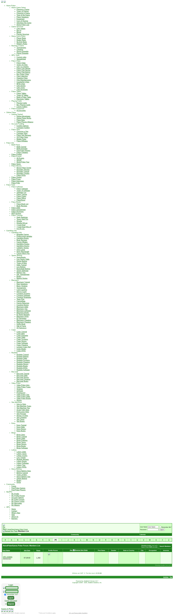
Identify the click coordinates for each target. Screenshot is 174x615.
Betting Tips (21, 273)
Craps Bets (21, 334)
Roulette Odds (22, 358)
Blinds (19, 32)
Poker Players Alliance (25, 122)
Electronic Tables (23, 99)
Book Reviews (22, 206)
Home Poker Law (23, 25)
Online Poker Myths (24, 118)
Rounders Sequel (23, 171)
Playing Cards (22, 103)
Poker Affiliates (22, 141)
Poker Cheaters (22, 152)
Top (171, 577)
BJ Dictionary (21, 318)
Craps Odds (21, 337)
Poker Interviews (17, 181)
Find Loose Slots (23, 412)
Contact (14, 511)
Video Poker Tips (23, 395)
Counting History (23, 305)
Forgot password (11, 601)
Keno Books (21, 431)
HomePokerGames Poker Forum (17, 529)
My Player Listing (17, 501)
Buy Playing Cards (23, 105)
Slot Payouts (21, 414)
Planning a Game (23, 9)
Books (19, 276)
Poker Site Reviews (24, 135)
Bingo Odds (21, 438)
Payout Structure (23, 34)
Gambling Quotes (23, 244)
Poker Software (22, 189)
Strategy (20, 389)
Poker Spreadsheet (18, 210)
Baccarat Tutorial (23, 374)
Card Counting (22, 290)
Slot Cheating (21, 417)
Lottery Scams (22, 456)
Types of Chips (22, 65)
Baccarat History (23, 377)
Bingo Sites (21, 435)
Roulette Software (23, 370)
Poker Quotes (16, 177)
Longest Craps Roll (24, 347)
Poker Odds (15, 208)
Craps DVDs (21, 351)
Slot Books (21, 421)
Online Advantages (23, 116)
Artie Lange (21, 250)
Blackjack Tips (22, 309)
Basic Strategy (22, 286)
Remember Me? (166, 527)
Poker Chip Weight (23, 69)
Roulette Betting (22, 356)
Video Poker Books (24, 398)
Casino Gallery (22, 107)
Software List (21, 192)
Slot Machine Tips (23, 408)
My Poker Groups (17, 499)
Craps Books (21, 349)
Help (13, 515)
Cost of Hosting (22, 21)
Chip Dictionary (22, 90)
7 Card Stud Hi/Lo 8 (24, 227)
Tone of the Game (23, 15)
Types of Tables (22, 95)
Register (11, 604)
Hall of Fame (21, 326)
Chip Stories (21, 86)
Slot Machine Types (24, 406)
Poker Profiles (16, 154)
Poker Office (21, 198)
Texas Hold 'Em (22, 219)
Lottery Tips (21, 465)
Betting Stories (22, 278)
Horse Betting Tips (23, 477)
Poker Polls (15, 183)
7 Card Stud (21, 225)
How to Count (21, 292)
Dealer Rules (21, 40)
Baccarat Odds (22, 376)
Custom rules (21, 57)
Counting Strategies (24, 297)
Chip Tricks (21, 88)
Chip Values (21, 28)
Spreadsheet (21, 59)
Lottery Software (23, 463)
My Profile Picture (18, 496)
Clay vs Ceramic (23, 67)
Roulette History (22, 364)
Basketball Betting (23, 269)
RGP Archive (16, 213)
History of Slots (22, 416)
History (19, 400)
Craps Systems (22, 339)
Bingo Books (21, 446)
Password (143, 529)
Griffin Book (21, 324)
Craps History (22, 341)
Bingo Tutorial (22, 437)
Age (71, 550)
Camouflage (21, 301)
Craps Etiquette (22, 335)
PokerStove (21, 200)
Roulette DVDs (22, 368)
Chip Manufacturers (24, 80)
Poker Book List (22, 204)
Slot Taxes (20, 419)
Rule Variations (22, 284)
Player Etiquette (22, 53)
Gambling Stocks (23, 246)
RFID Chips (21, 84)
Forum (13, 486)
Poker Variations (23, 17)
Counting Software (23, 295)
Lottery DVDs (21, 467)
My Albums (15, 505)
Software (20, 391)
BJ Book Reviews (23, 315)
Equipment (20, 19)
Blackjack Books (23, 313)
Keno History (21, 429)
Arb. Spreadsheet (23, 274)
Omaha (19, 221)
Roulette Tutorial (23, 355)
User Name (143, 527)
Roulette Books (22, 366)
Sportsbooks (21, 257)
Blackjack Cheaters (24, 322)
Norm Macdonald (23, 252)
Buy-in (19, 30)
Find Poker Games (18, 488)
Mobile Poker (21, 139)
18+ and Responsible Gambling (78, 613)
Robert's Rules (22, 44)
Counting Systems (23, 294)
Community (75, 534)
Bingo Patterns (22, 440)
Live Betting (21, 267)
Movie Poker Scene (24, 168)
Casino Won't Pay (23, 253)
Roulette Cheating (23, 362)
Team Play (20, 299)
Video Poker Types (24, 387)
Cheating (20, 49)
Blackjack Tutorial (23, 282)
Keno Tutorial (21, 425)
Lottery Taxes (22, 454)
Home (13, 509)
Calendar (143, 534)
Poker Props (16, 179)
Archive (165, 577)
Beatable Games (23, 234)
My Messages (16, 503)
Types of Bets (22, 263)
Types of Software (23, 191)
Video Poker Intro (23, 385)
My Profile (15, 494)
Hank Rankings (22, 217)
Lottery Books (22, 461)
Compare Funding (23, 128)
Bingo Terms (21, 442)
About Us (14, 517)
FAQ (19, 534)
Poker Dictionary (17, 212)
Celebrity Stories (23, 248)
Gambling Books (23, 238)
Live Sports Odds (23, 259)
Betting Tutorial (22, 473)
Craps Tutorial (22, 332)
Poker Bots (21, 120)
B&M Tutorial (21, 147)
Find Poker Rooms (23, 151)
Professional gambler (24, 236)
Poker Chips (21, 63)
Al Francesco (21, 328)
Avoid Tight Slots (23, 410)
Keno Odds (21, 427)
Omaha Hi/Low (22, 223)
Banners (14, 519)
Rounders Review (23, 170)
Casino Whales (22, 242)
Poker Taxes (16, 164)
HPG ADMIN (7, 557)
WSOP (19, 160)
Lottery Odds (21, 452)
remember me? (12, 594)
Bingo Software (22, 448)
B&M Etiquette (22, 149)
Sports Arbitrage (22, 271)
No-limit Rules (22, 42)
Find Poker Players (18, 490)
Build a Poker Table (24, 97)
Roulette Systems (23, 360)
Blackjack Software (24, 311)
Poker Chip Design (23, 70)
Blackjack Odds (22, 307)
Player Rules (21, 38)
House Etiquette (22, 51)
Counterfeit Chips (23, 82)
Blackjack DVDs (23, 316)
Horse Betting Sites (24, 471)
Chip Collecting (22, 76)
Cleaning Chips (22, 78)
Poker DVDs (21, 175)
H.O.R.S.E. (21, 229)
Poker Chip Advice (23, 72)
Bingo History (21, 444)
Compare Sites (22, 133)
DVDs (19, 482)
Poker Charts (21, 196)
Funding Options (23, 126)
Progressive (21, 393)
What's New (15, 513)
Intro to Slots (21, 404)
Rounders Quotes (23, 173)
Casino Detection (23, 303)
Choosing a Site (22, 131)
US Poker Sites (22, 137)
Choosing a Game (23, 13)
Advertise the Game (24, 23)
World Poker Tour (23, 162)
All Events (20, 158)
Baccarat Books (22, 381)
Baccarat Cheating (23, 379)
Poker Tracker (22, 194)
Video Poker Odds (23, 397)
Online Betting (22, 261)
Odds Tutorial (21, 265)
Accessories (21, 110)
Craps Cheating (22, 345)
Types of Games (23, 11)
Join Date (27, 550)
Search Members (165, 546)
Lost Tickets (21, 458)
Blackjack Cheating (24, 320)
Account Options (17, 498)
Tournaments (21, 48)
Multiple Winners (23, 459)
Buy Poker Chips (23, 74)
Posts (38, 550)
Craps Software (22, 343)
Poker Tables (21, 93)
